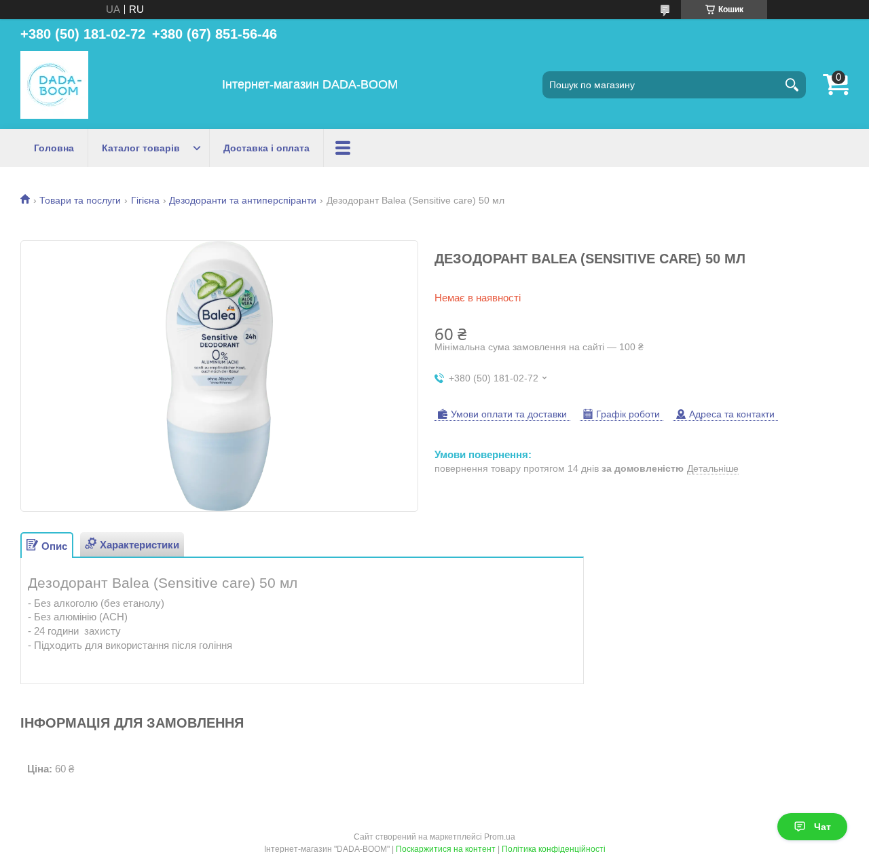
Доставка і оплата (266, 148)
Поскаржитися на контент (446, 849)
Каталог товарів (141, 148)
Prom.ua (499, 837)
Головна (54, 148)
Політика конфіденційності (554, 849)
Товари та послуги (80, 200)
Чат (822, 826)
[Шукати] (792, 84)
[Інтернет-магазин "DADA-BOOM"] (54, 85)
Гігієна (145, 200)
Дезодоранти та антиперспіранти (242, 200)
